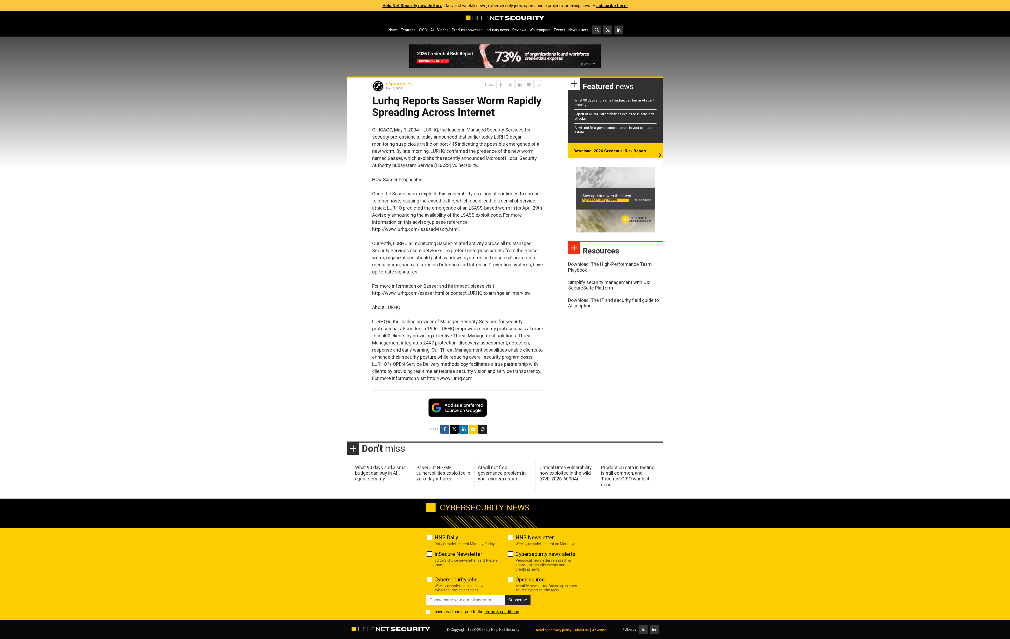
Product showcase (467, 30)
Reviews (519, 30)
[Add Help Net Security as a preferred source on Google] (538, 84)
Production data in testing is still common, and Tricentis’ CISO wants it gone (627, 476)
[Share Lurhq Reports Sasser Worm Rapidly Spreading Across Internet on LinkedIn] (519, 84)
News (393, 30)
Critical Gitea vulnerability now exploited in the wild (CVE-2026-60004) (565, 473)
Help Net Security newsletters (412, 5)
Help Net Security (399, 84)
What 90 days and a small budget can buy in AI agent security (381, 473)
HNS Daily (446, 537)
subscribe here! (612, 5)
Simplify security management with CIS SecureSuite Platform (609, 285)
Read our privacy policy (553, 630)
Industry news (497, 30)
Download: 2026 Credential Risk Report (609, 151)
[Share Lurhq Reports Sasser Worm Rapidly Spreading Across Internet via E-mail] (529, 84)
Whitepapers (540, 30)
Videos (442, 30)
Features (408, 30)
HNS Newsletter (535, 537)
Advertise (599, 630)
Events (559, 30)
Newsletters (578, 30)
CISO (423, 30)
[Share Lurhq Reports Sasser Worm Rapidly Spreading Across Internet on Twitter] (510, 84)
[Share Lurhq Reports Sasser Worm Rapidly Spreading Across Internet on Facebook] (500, 84)
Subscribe (517, 600)
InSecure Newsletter (458, 554)
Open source (530, 579)
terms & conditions (501, 611)
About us (582, 630)
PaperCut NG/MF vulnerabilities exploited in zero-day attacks (443, 473)
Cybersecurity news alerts (545, 554)
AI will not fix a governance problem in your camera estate (502, 473)
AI (432, 30)
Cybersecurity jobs (456, 579)
